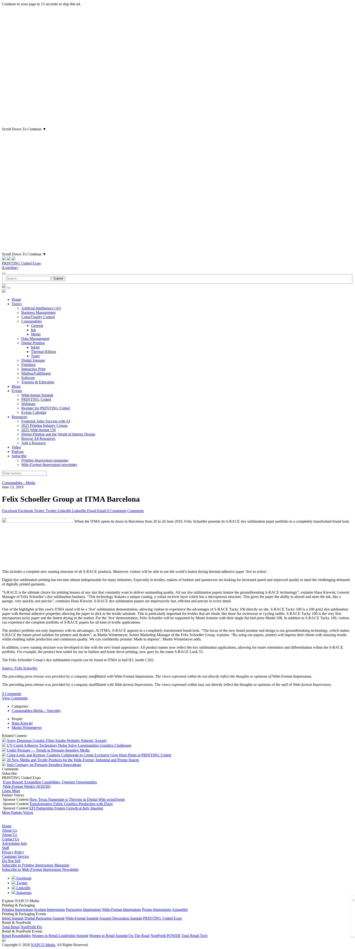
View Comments (15, 698)
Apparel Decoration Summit (120, 918)
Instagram (23, 893)
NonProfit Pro (31, 927)
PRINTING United (36, 399)
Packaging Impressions (83, 909)
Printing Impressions (17, 909)
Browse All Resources (38, 438)
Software (28, 378)
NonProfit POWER (165, 936)
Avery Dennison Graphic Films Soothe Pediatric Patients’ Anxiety (57, 740)
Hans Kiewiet (22, 723)
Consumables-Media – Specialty (36, 711)
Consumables (31, 321)
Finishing (28, 365)
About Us (9, 830)
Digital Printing (33, 343)
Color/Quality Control (38, 317)
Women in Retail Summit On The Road (119, 936)
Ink (33, 330)
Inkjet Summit (12, 918)
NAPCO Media (43, 945)
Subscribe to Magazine (35, 865)
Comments (135, 511)
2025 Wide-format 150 (38, 430)
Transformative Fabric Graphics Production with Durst (71, 804)
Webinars (28, 404)
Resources (19, 417)
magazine (44, 460)
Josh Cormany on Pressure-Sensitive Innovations (44, 765)
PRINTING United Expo (21, 263)
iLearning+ (10, 268)
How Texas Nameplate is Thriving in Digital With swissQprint (77, 799)
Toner (35, 356)
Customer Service (15, 856)
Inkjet (35, 347)
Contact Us (10, 839)
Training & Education (37, 382)
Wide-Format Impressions (121, 909)
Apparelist (180, 909)
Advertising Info (14, 843)
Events (17, 391)
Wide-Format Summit (81, 918)
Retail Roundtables (16, 936)
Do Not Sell (11, 861)
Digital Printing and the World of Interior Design (58, 434)
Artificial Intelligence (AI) (41, 308)
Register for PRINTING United (45, 408)
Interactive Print (33, 369)
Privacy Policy (13, 852)
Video (16, 447)
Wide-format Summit (37, 395)
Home (16, 299)
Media (36, 334)
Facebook (23, 878)
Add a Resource (33, 443)
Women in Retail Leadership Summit (60, 936)
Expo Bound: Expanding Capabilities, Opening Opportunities (50, 782)
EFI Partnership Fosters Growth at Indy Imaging (66, 808)
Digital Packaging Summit (44, 918)
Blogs (16, 386)
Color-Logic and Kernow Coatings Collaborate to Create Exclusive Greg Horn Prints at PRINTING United (89, 755)
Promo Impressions (156, 909)
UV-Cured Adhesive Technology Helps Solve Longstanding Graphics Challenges (69, 745)
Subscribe (19, 456)
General (37, 325)
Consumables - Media (18, 483)
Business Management (38, 312)
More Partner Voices (17, 812)
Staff (5, 848)
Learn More (11, 791)
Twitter (21, 883)
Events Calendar (33, 412)
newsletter (49, 465)
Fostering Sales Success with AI (45, 421)
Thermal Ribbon (43, 352)
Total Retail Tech (194, 936)
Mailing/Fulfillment (36, 373)
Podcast (17, 452)
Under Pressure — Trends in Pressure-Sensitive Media (48, 750)
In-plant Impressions (49, 909)
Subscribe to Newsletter (40, 869)
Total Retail (11, 927)
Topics (17, 304)
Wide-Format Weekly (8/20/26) (26, 786)
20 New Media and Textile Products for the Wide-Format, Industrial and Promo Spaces (73, 760)
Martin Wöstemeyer (27, 727)
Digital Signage (33, 360)
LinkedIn (22, 888)
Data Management (35, 339)
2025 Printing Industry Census (44, 425)
